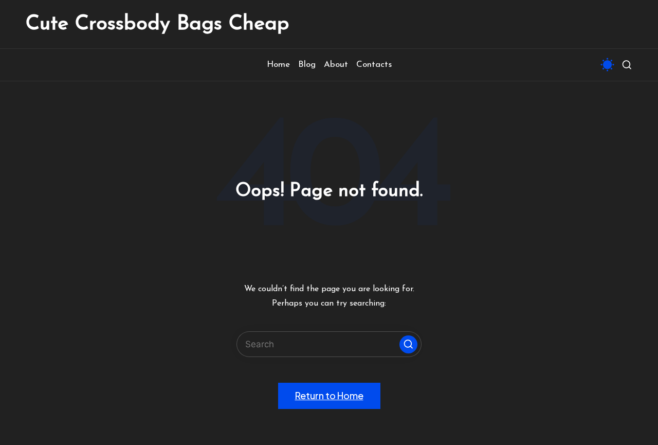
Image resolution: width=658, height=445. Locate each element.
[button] (408, 344)
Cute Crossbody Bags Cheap (157, 24)
